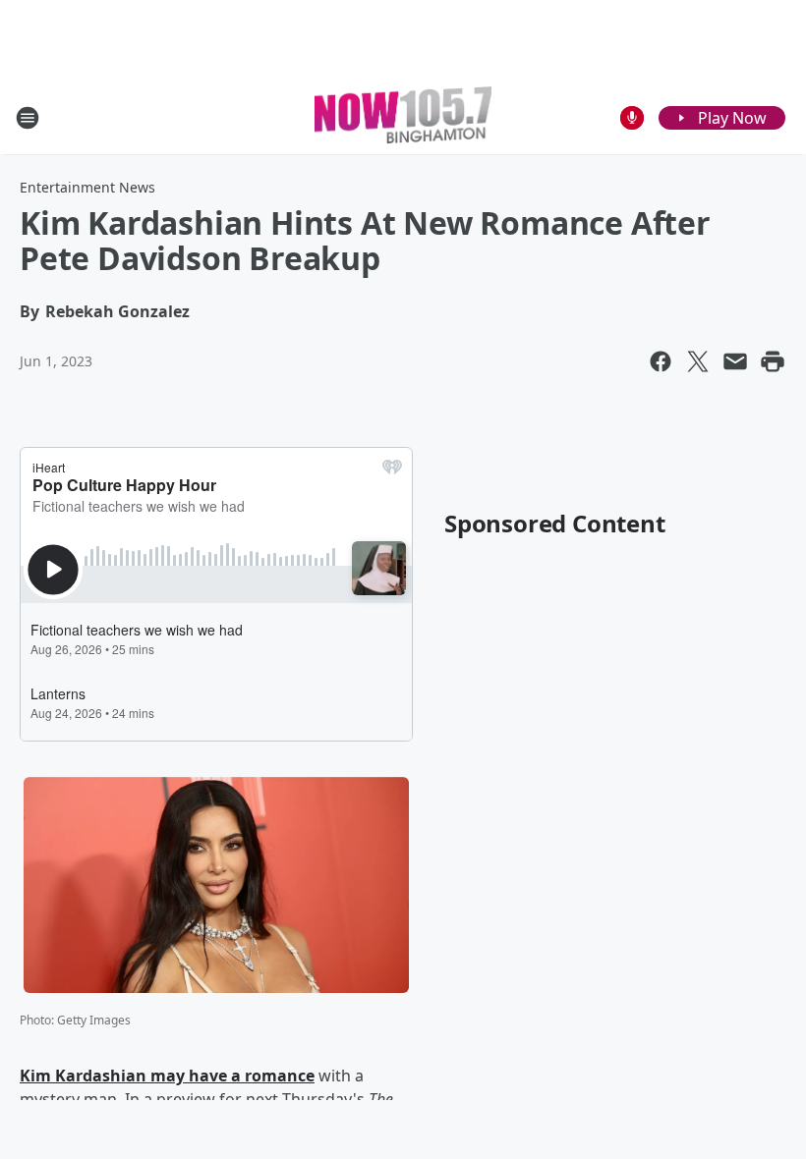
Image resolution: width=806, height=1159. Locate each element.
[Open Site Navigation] (27, 118)
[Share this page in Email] (735, 361)
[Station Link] (403, 117)
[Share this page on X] (698, 361)
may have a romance (230, 1075)
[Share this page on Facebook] (660, 361)
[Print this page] (772, 361)
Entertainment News (87, 187)
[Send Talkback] (632, 118)
